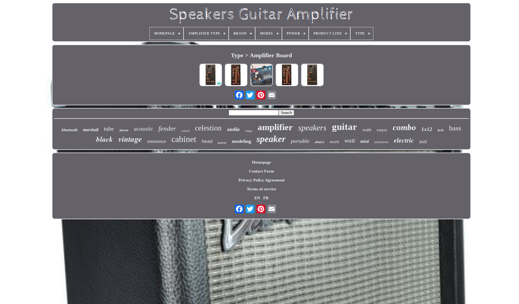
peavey (222, 142)
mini (364, 141)
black (104, 139)
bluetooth (70, 130)
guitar (344, 126)
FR (266, 198)
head (207, 141)
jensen (123, 130)
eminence (156, 141)
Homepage (261, 162)
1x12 (426, 129)
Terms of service (261, 189)
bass (455, 128)
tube (109, 128)
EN (257, 198)
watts (366, 129)
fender (167, 128)
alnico (319, 142)
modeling (241, 141)
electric (404, 140)
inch (441, 130)
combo (404, 127)
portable (300, 141)
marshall (90, 129)
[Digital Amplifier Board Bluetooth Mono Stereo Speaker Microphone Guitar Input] (210, 75)
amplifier (275, 127)
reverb (334, 142)
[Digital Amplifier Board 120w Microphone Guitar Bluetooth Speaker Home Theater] (236, 75)
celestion (208, 128)
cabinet (183, 139)
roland (185, 130)
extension (381, 142)
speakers (312, 127)
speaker (271, 139)
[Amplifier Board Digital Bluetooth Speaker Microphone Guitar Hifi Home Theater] (287, 75)
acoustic (143, 129)
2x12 (423, 142)
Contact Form (261, 171)
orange (248, 130)
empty (382, 130)
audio (233, 129)
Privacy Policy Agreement (261, 180)
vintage (130, 138)
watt (349, 140)
